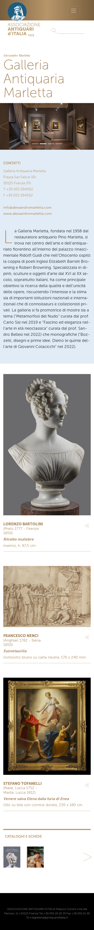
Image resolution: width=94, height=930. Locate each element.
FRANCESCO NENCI (20, 636)
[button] (6, 857)
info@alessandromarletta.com (27, 207)
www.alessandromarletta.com (27, 213)
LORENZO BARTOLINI (23, 524)
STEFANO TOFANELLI (22, 783)
